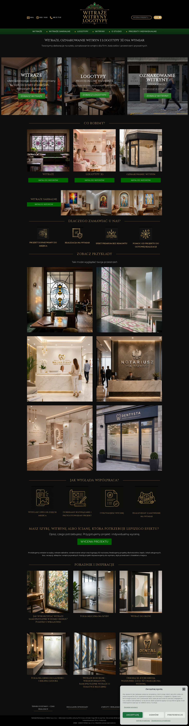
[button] (184, 689)
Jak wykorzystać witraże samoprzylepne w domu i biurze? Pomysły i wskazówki (48, 619)
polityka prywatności (143, 720)
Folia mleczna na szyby (94, 616)
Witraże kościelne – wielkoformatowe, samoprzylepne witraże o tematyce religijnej (94, 682)
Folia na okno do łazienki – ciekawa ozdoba (48, 680)
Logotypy (82, 31)
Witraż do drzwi (141, 616)
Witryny (100, 31)
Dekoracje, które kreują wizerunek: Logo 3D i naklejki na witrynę (140, 681)
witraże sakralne (59, 31)
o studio (117, 31)
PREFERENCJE (175, 715)
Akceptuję (132, 715)
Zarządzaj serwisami (131, 707)
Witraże (37, 31)
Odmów (154, 715)
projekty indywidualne (143, 31)
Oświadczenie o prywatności (160, 720)
